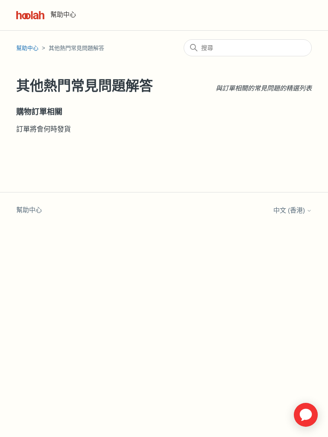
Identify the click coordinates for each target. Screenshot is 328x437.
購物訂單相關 (39, 112)
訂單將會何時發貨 (43, 129)
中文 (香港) (290, 210)
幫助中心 (27, 48)
